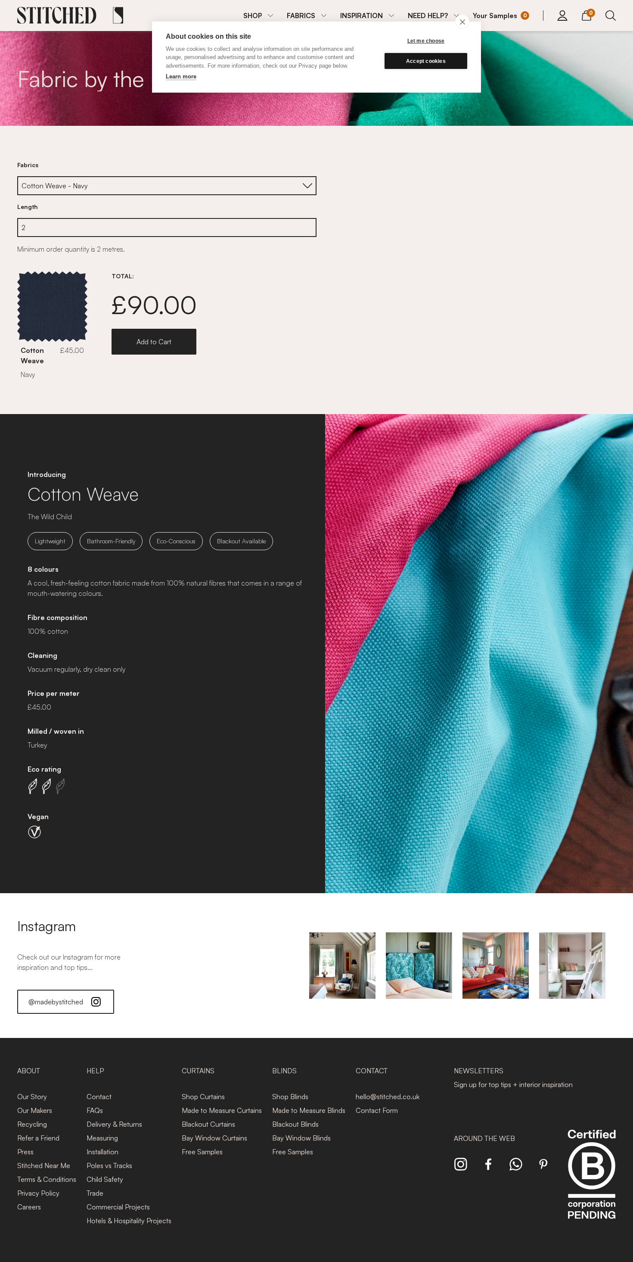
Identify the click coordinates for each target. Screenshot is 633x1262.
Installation (102, 1151)
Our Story (32, 1096)
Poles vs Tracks (109, 1165)
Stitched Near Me (43, 1165)
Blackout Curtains (208, 1124)
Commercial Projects (118, 1207)
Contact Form (377, 1110)
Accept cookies (426, 61)
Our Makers (34, 1110)
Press (25, 1151)
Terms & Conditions (46, 1179)
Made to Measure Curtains (222, 1110)
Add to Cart (154, 341)
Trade (95, 1193)
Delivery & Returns (114, 1124)
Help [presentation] (95, 1070)
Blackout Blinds (295, 1124)
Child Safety (105, 1179)
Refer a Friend (38, 1138)
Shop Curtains (203, 1096)
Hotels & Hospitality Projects (129, 1220)
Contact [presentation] (372, 1070)
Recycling (32, 1124)
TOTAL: (123, 276)
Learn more (181, 76)
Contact (99, 1096)
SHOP (252, 15)
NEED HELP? (428, 15)
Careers (29, 1207)
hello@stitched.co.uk (387, 1096)
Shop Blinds (290, 1096)
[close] (462, 21)
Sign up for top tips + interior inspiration (513, 1084)
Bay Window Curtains (214, 1138)
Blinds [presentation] (284, 1070)
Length (27, 206)
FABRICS (301, 15)
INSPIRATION (361, 15)
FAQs (95, 1110)
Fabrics (27, 164)
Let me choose (426, 41)
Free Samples (202, 1151)
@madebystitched (55, 1001)
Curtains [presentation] (198, 1070)
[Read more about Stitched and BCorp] (592, 1184)
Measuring (102, 1138)
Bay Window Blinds (301, 1138)
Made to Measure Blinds (308, 1110)
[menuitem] (258, 15)
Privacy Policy (38, 1193)
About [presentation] (28, 1070)
